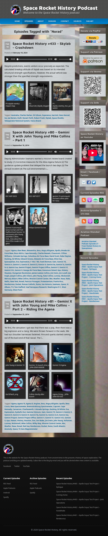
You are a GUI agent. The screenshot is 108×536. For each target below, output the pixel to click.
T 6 (12, 287)
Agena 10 (21, 403)
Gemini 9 (42, 264)
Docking (7, 259)
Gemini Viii (9, 270)
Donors (52, 21)
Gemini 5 (17, 264)
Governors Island (49, 270)
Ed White (16, 259)
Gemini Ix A (53, 415)
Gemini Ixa (13, 267)
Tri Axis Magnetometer (28, 429)
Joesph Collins (16, 276)
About (41, 21)
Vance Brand (36, 121)
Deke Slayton (65, 256)
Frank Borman (46, 262)
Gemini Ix (60, 264)
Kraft (19, 118)
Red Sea (26, 426)
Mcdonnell (65, 276)
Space (63, 284)
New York (14, 281)
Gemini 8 (33, 264)
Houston (8, 273)
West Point (17, 290)
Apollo (57, 250)
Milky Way (36, 423)
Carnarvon (17, 409)
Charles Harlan (26, 115)
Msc (51, 278)
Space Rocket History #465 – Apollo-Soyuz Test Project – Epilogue (92, 266)
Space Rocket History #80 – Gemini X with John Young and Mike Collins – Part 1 (41, 136)
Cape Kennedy (31, 253)
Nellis (6, 281)
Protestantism (47, 281)
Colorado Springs (20, 256)
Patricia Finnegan (32, 281)
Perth (31, 118)
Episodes (29, 21)
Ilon (33, 420)
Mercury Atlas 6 (10, 278)
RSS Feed (7, 483)
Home (17, 21)
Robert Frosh (39, 118)
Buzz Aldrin (19, 253)
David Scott (54, 256)
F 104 (32, 262)
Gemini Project (25, 267)
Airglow (37, 403)
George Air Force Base (32, 270)
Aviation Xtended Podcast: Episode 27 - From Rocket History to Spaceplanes (91, 244)
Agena (14, 250)
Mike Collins (23, 278)
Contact (65, 21)
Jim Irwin (54, 273)
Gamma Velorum (34, 412)
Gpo (59, 270)
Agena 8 (29, 403)
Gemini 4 (8, 264)
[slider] (32, 59)
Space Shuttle (58, 118)
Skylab (48, 118)
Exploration (25, 262)
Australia (15, 115)
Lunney (57, 276)
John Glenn (27, 276)
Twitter (17, 466)
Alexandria (31, 250)
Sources (77, 21)
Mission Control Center (39, 278)
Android (6, 492)
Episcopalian (9, 262)
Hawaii (13, 420)
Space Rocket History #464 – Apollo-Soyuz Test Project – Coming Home (92, 274)
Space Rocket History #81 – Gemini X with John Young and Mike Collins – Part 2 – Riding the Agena (42, 305)
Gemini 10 (61, 262)
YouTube (26, 466)
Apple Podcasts (9, 488)
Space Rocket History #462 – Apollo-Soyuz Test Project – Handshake (92, 290)
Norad (25, 118)
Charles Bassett (44, 253)
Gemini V (55, 267)
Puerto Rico (58, 281)
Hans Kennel (64, 115)
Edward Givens (27, 259)
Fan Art (89, 21)
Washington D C (54, 287)
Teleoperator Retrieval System (17, 121)
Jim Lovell (63, 273)
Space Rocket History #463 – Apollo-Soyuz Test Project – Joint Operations (92, 282)
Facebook (7, 466)
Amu (39, 250)
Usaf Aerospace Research (36, 287)
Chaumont (55, 253)
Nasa (63, 278)
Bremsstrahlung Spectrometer (39, 406)
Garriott (55, 115)
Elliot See (58, 259)
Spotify (6, 497)
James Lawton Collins (41, 273)
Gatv (54, 262)
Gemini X (18, 270)
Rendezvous (9, 284)
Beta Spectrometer (18, 406)
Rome (38, 284)
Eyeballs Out (20, 412)
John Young (37, 276)
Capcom (56, 406)
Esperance (46, 115)
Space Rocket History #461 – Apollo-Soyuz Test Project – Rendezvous (92, 298)
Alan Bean (21, 250)
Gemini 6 (25, 264)
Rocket (18, 284)
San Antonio (47, 284)
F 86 (37, 262)
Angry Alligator (47, 250)
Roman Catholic (28, 284)
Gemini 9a (51, 264)
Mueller (56, 278)
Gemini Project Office (41, 267)
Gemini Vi (63, 267)
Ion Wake (40, 420)
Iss (5, 118)
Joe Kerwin (12, 118)
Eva (17, 262)
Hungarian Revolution (21, 273)
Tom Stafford (19, 287)
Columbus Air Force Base (38, 256)
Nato (68, 278)
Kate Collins (48, 276)
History (65, 270)
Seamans (56, 284)
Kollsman (68, 420)
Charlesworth (28, 409)
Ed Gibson (37, 115)
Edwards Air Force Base (43, 259)
